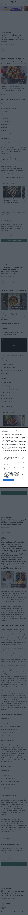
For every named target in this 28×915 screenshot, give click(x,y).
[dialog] (14, 457)
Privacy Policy (22, 484)
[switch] (23, 458)
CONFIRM (8, 480)
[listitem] (14, 455)
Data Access (14, 484)
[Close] (25, 430)
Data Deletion (6, 484)
